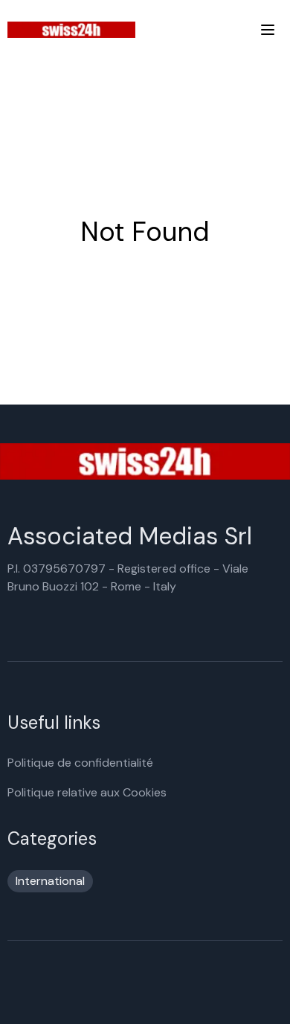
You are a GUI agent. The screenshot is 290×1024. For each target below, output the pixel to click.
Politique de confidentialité (80, 762)
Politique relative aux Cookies (87, 792)
